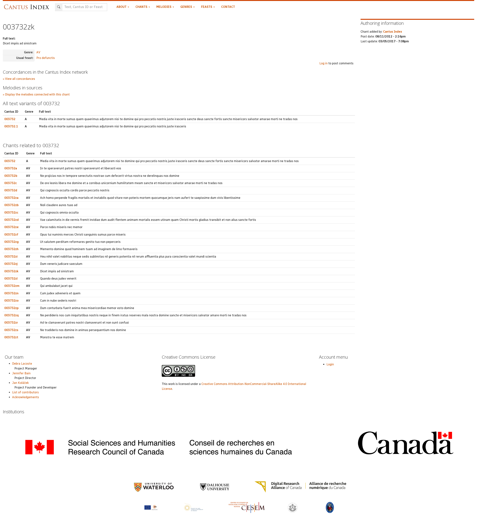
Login (330, 364)
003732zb (11, 205)
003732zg (11, 242)
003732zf (11, 234)
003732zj (11, 264)
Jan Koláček (20, 383)
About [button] (121, 7)
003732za (11, 198)
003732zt (11, 337)
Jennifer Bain (21, 373)
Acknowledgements (25, 397)
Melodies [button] (164, 7)
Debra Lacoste (22, 363)
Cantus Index (392, 31)
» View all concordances (19, 79)
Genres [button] (186, 7)
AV (38, 52)
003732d (10, 190)
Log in (323, 63)
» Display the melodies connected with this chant (36, 94)
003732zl (11, 278)
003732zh (11, 249)
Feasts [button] (207, 7)
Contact (228, 7)
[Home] (27, 5)
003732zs (11, 330)
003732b (10, 176)
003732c (10, 183)
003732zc (11, 212)
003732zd (11, 220)
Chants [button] (141, 7)
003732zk (11, 271)
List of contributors (25, 392)
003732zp (11, 308)
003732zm (11, 286)
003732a (10, 168)
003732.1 (11, 126)
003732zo (11, 300)
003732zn (11, 293)
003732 (9, 119)
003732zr (11, 322)
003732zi (11, 256)
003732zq (11, 315)
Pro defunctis (45, 58)
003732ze (11, 227)
